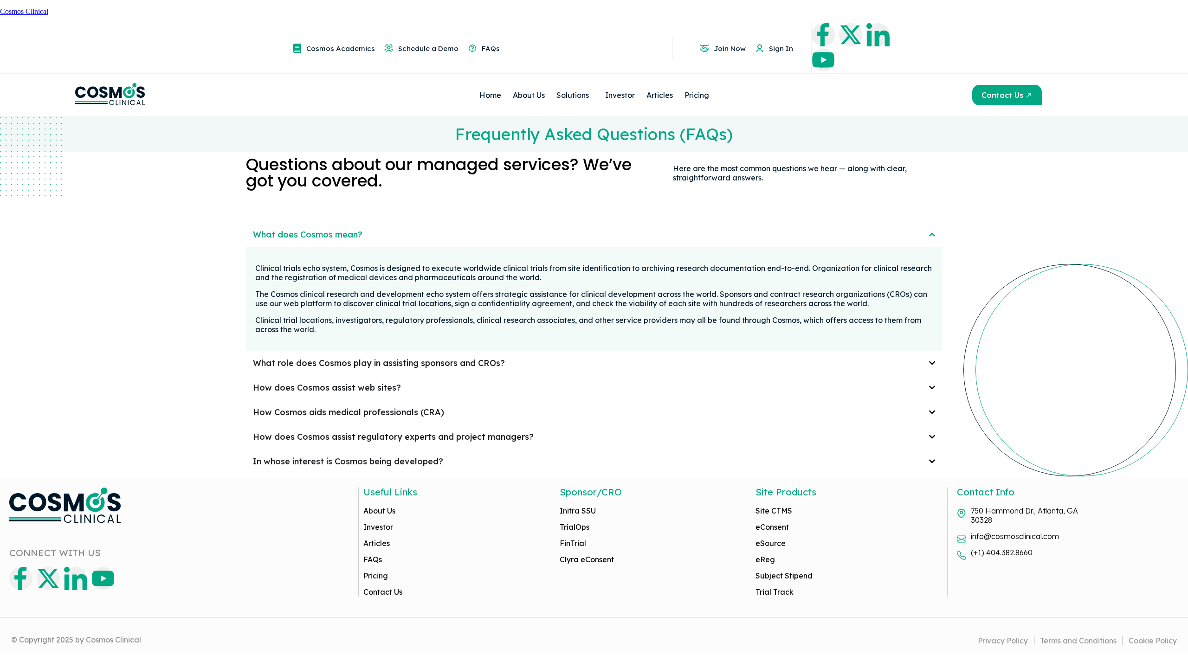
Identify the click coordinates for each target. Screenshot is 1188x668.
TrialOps (574, 527)
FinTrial (573, 543)
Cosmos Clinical (24, 11)
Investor (620, 95)
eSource (770, 543)
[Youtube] (823, 59)
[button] (575, 95)
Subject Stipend (784, 575)
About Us (529, 95)
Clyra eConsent (587, 559)
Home (490, 95)
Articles (659, 95)
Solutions (572, 95)
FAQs (372, 559)
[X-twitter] (850, 34)
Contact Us (382, 592)
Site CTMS (773, 510)
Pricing (696, 95)
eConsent (772, 527)
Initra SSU (578, 510)
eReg (765, 559)
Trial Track (774, 592)
